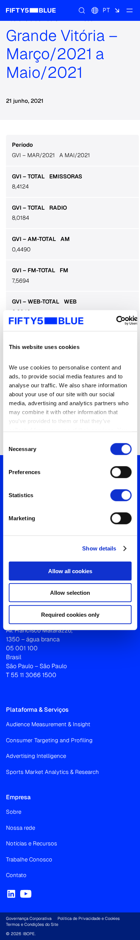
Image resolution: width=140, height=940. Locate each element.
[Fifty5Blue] (31, 10)
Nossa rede (20, 827)
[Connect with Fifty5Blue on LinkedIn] (11, 894)
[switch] (120, 472)
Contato (16, 875)
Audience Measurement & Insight (48, 724)
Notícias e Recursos (31, 843)
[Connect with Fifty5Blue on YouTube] (25, 894)
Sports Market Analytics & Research (52, 771)
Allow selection (70, 593)
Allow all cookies (70, 571)
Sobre (13, 811)
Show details (99, 548)
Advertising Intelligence (36, 755)
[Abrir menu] (129, 10)
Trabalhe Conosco (29, 859)
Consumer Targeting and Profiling (49, 740)
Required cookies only (70, 614)
